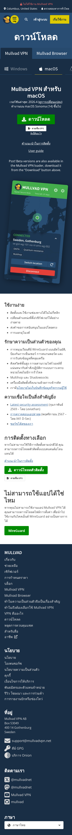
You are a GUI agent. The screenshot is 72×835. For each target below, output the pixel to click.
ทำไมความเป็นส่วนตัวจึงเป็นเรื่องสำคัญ (32, 601)
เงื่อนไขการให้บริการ (19, 681)
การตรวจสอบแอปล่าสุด (25, 414)
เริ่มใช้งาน (59, 19)
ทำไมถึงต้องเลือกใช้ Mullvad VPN (29, 607)
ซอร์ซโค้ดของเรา (21, 424)
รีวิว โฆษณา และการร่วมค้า (24, 693)
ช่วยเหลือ (11, 565)
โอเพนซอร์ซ (13, 663)
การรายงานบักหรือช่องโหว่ (23, 699)
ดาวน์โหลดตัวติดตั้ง (29, 470)
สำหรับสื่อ (11, 631)
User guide (36, 151)
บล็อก (8, 583)
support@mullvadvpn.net (31, 740)
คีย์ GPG (18, 748)
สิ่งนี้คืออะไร (36, 133)
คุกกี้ (7, 675)
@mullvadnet (21, 779)
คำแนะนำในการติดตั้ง (36, 143)
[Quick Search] (26, 19)
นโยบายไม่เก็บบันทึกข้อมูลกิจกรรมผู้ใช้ (42, 388)
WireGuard (16, 530)
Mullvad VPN (16, 53)
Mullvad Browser (52, 53)
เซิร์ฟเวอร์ (11, 571)
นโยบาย (10, 657)
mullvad (17, 802)
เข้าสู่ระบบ (40, 19)
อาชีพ (8, 637)
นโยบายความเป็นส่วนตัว (21, 669)
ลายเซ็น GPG (38, 128)
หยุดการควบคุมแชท (18, 625)
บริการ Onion (22, 755)
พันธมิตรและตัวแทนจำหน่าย (24, 687)
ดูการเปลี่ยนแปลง (50, 102)
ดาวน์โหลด (39, 119)
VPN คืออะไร (13, 613)
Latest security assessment (29, 405)
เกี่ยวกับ (9, 559)
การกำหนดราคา (16, 577)
